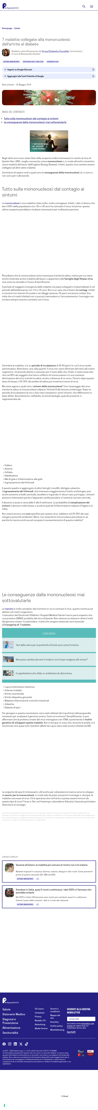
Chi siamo (39, 1008)
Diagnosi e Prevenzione (10, 1021)
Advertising (40, 1024)
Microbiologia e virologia (33, 61)
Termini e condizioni (55, 1010)
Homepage (7, 28)
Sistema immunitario (11, 61)
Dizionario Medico (14, 1014)
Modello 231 (40, 1020)
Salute (17, 28)
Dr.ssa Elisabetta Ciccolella (55, 51)
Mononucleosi (52, 61)
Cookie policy (56, 1026)
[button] (49, 141)
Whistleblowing (56, 1029)
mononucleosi (12, 203)
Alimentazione (11, 1028)
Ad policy (54, 1022)
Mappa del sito (55, 1016)
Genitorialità (10, 1032)
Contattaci (40, 1012)
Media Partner (41, 1028)
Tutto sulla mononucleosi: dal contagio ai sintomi (31, 118)
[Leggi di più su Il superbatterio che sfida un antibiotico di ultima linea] (49, 673)
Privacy (38, 1016)
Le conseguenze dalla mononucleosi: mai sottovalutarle (35, 122)
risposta (9, 608)
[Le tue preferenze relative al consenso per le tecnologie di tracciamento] (4, 1105)
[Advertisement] (49, 16)
